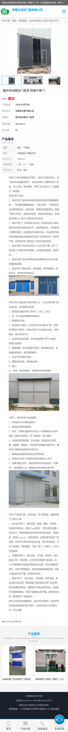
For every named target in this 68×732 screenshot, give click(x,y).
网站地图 (55, 709)
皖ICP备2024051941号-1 (43, 701)
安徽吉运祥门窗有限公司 (28, 705)
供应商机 (23, 21)
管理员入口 (45, 709)
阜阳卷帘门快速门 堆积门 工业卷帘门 (22, 679)
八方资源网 (25, 709)
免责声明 (35, 709)
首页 (14, 21)
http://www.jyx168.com (11, 621)
